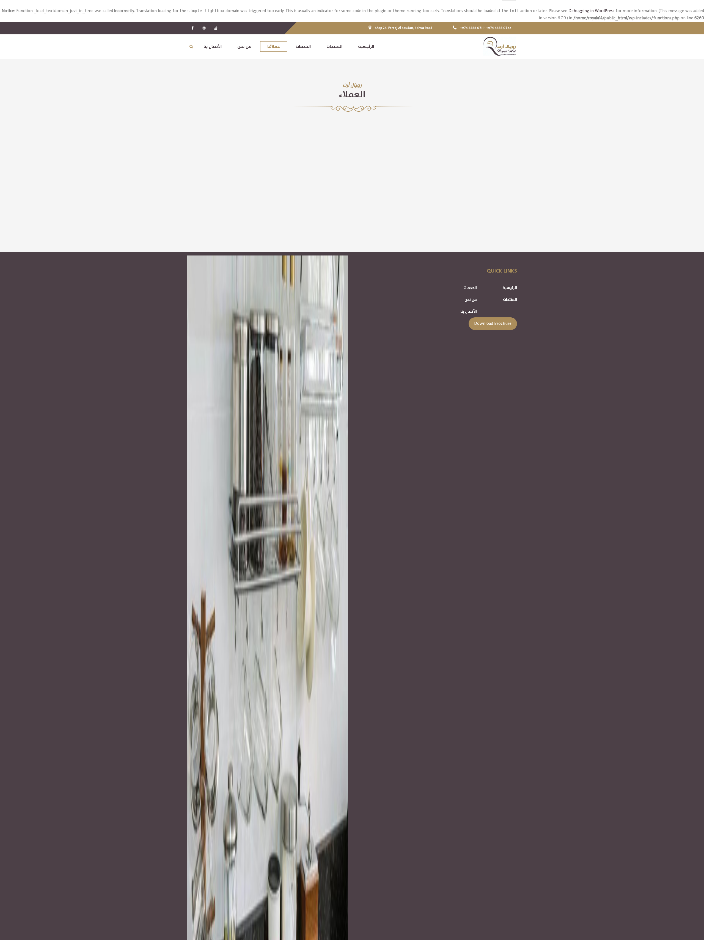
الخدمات (470, 288)
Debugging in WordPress (591, 10)
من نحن (470, 299)
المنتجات (510, 299)
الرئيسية (509, 288)
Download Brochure (493, 323)
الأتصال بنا (468, 311)
